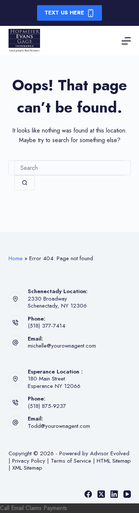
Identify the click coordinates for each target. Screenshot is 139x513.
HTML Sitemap (114, 461)
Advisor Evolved (109, 453)
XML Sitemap (27, 468)
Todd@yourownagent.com (59, 426)
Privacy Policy (28, 461)
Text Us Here (64, 13)
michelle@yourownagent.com (62, 346)
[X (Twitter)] (101, 494)
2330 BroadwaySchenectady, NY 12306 (57, 302)
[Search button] (24, 182)
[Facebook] (88, 494)
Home (16, 258)
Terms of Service (71, 461)
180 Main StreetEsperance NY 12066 (54, 382)
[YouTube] (127, 494)
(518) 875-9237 (47, 406)
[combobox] (69, 168)
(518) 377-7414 (46, 326)
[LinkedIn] (114, 494)
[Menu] (126, 41)
